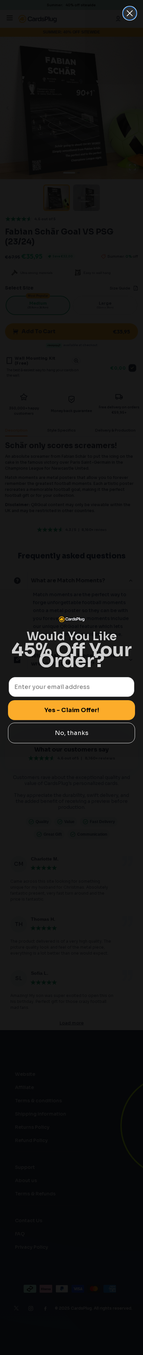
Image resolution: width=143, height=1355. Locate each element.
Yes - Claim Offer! (71, 710)
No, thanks (71, 733)
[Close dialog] (129, 13)
